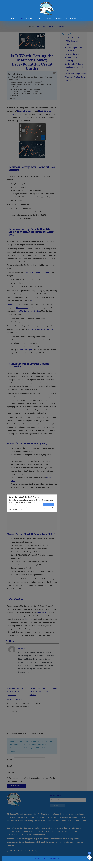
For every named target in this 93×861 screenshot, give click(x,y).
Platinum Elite (22, 308)
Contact (36, 858)
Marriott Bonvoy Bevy (25, 111)
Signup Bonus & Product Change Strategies (25, 89)
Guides (29, 19)
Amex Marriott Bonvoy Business (41, 329)
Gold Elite (11, 304)
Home (12, 19)
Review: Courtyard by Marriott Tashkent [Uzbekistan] (16, 691)
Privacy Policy (54, 858)
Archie (61, 27)
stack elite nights (25, 350)
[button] (82, 18)
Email (10, 766)
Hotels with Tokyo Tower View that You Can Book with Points (75, 77)
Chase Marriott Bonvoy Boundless (37, 272)
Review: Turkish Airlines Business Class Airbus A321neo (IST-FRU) (43, 691)
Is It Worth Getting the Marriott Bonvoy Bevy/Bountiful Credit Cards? (30, 78)
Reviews (59, 19)
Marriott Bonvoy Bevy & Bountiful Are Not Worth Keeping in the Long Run (31, 86)
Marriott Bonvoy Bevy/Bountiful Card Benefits (26, 82)
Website (10, 772)
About (44, 858)
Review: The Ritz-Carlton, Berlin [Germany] (72, 57)
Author (12, 98)
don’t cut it (29, 619)
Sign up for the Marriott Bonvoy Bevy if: (26, 91)
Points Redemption (44, 19)
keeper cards (41, 613)
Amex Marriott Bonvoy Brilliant (27, 311)
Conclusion (14, 96)
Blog (20, 19)
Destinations (71, 19)
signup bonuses (37, 300)
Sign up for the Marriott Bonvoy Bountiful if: (28, 93)
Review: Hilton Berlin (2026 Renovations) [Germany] (74, 41)
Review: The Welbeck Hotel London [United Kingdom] (74, 67)
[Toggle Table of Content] (53, 73)
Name (10, 760)
